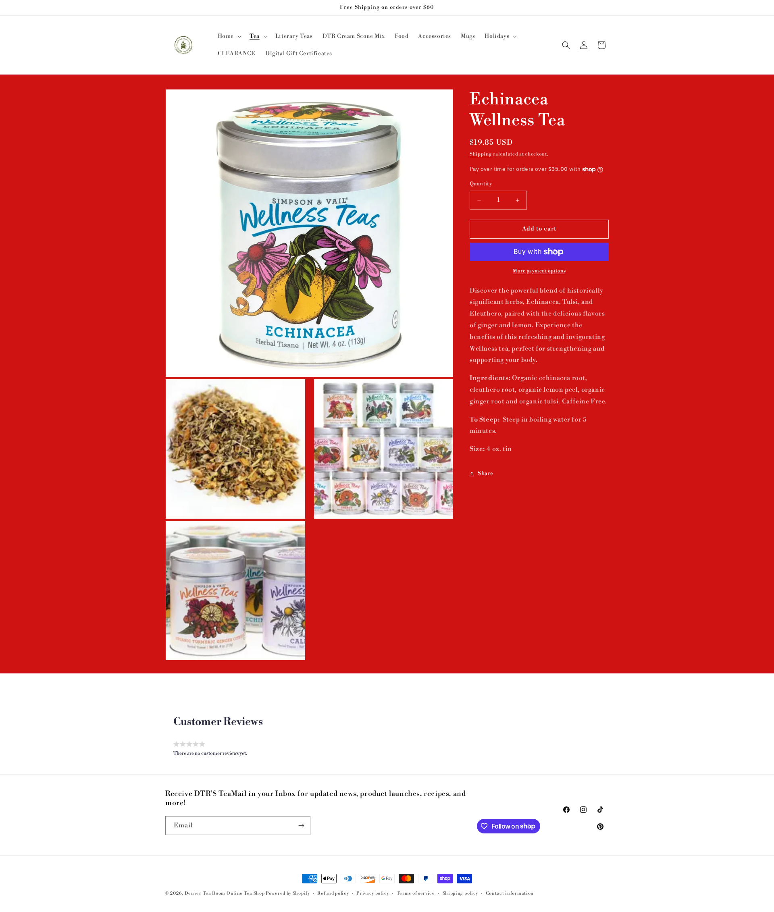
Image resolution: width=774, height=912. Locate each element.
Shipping (481, 154)
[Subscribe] (301, 825)
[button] (229, 36)
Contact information (510, 893)
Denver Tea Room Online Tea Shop (225, 893)
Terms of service (416, 893)
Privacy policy (372, 893)
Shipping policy (461, 893)
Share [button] (485, 474)
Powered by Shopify (288, 893)
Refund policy (333, 893)
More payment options (539, 271)
